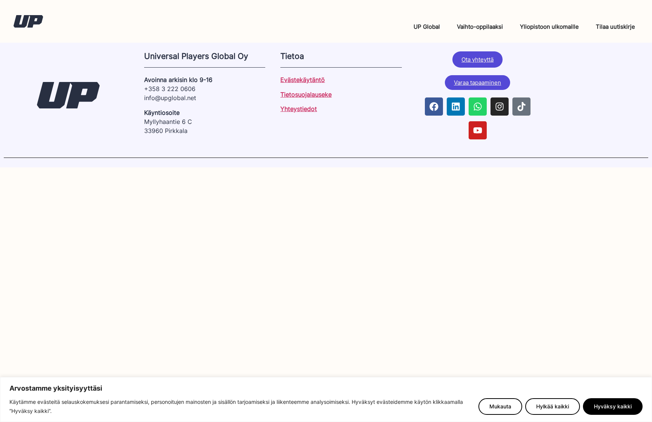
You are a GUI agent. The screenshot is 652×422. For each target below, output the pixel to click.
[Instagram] (500, 106)
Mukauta (500, 406)
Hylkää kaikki (552, 406)
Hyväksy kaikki (613, 406)
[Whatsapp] (478, 106)
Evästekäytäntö (302, 79)
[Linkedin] (456, 106)
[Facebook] (434, 106)
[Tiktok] (521, 106)
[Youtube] (478, 130)
